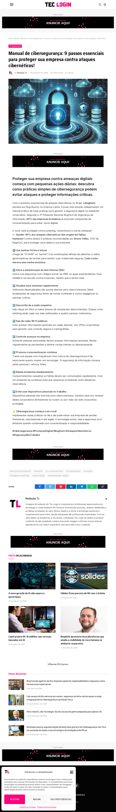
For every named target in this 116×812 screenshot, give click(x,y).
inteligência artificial (19, 475)
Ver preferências (60, 799)
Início (10, 38)
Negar (37, 799)
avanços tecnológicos (20, 471)
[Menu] (12, 4)
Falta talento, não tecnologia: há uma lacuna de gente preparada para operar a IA (64, 711)
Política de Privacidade (46, 807)
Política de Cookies (28, 807)
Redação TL (22, 73)
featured (38, 471)
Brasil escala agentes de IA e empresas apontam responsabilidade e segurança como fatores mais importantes (66, 682)
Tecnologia (15, 46)
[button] (71, 772)
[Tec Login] (58, 4)
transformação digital (58, 475)
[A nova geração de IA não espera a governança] (31, 576)
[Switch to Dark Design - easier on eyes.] (100, 4)
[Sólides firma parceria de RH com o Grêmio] (84, 576)
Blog (17, 38)
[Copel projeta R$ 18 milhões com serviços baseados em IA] (31, 619)
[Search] (104, 4)
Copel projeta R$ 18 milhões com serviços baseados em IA (29, 638)
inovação (88, 471)
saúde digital (39, 475)
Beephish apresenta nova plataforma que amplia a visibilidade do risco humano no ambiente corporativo (82, 640)
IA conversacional (54, 471)
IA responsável (73, 471)
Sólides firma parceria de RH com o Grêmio (83, 593)
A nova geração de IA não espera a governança (26, 595)
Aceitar (14, 799)
